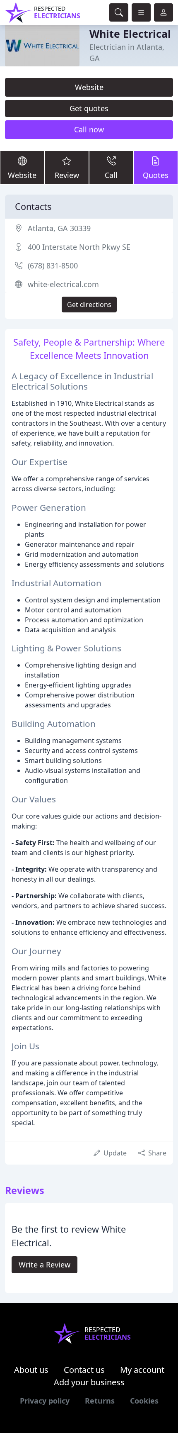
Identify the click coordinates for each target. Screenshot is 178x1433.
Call (111, 175)
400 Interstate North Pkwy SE (79, 247)
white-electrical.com (63, 284)
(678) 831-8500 (53, 266)
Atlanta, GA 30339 (59, 228)
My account (142, 1369)
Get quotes (89, 108)
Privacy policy (45, 1401)
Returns (100, 1401)
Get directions (89, 304)
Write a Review (44, 1265)
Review (67, 175)
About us (31, 1369)
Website (89, 87)
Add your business (89, 1382)
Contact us (84, 1369)
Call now (89, 129)
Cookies (144, 1401)
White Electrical (130, 34)
